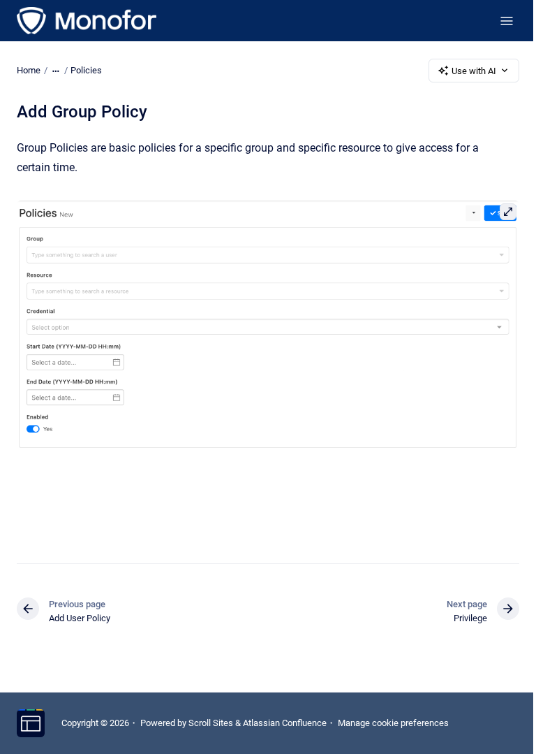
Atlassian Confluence (285, 723)
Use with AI (474, 71)
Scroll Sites (210, 723)
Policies (86, 70)
